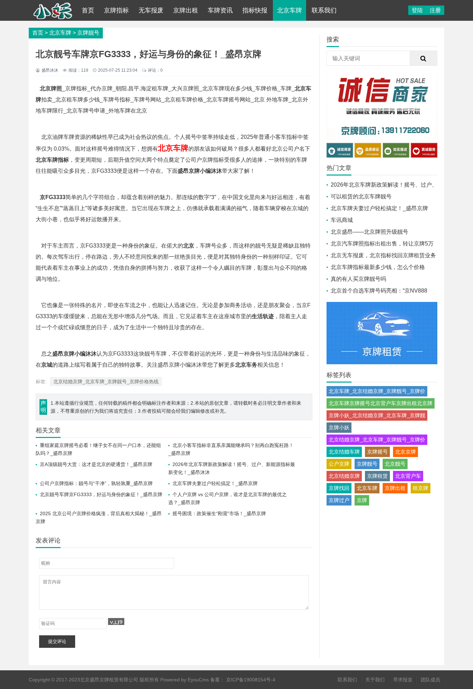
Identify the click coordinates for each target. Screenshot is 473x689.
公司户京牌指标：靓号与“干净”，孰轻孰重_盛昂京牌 (96, 483)
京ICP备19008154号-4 (250, 679)
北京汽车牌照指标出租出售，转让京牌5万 (382, 244)
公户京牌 (339, 464)
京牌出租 (185, 10)
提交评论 (57, 641)
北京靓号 (395, 464)
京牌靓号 (88, 33)
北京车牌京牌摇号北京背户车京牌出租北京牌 (380, 403)
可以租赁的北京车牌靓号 (361, 196)
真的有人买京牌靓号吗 (358, 279)
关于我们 (375, 679)
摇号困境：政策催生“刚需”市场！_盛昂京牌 (219, 513)
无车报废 (151, 10)
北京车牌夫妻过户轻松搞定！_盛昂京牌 (215, 483)
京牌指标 (116, 10)
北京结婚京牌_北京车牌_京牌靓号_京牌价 (377, 439)
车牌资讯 (220, 10)
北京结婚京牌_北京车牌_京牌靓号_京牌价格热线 (106, 381)
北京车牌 (289, 10)
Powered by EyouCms (184, 679)
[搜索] (423, 58)
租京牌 (420, 488)
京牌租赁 (377, 476)
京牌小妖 (339, 427)
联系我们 (324, 10)
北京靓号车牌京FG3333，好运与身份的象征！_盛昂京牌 (101, 494)
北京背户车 (408, 476)
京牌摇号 (377, 452)
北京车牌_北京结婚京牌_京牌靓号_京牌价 (377, 391)
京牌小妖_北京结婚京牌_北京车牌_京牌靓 (377, 415)
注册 (435, 10)
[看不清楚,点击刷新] (116, 621)
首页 (88, 10)
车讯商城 (342, 220)
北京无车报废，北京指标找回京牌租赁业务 (383, 255)
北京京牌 (405, 452)
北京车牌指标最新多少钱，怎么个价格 (378, 267)
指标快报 (254, 10)
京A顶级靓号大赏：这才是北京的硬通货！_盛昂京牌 (96, 464)
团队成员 (430, 679)
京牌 (362, 500)
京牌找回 (339, 488)
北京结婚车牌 (344, 452)
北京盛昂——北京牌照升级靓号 (369, 232)
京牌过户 (339, 500)
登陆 (417, 10)
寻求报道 (402, 679)
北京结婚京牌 (344, 476)
